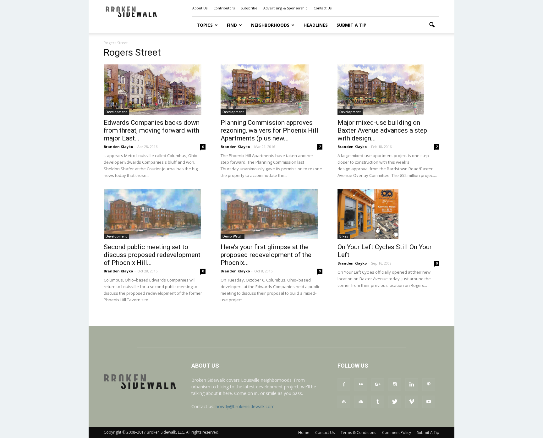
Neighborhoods (270, 25)
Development (116, 112)
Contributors (224, 8)
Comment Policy (396, 432)
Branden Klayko (118, 146)
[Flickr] (360, 384)
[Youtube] (428, 402)
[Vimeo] (411, 402)
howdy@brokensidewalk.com (245, 406)
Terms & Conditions (358, 432)
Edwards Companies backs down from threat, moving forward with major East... (152, 130)
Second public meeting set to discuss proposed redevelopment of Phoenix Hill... (152, 254)
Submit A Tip (351, 25)
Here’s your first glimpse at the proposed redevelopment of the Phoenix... (266, 254)
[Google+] (377, 384)
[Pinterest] (428, 384)
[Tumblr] (377, 402)
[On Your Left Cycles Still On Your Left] (388, 214)
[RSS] (343, 402)
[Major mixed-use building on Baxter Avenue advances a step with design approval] (388, 89)
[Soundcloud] (360, 402)
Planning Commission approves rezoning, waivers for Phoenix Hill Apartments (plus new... (269, 130)
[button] (431, 25)
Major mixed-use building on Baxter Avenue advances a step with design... (382, 130)
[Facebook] (343, 384)
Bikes (343, 236)
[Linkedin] (411, 384)
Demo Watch (232, 236)
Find (232, 25)
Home (303, 432)
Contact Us (323, 8)
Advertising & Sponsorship (285, 8)
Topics (205, 25)
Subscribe (249, 8)
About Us (199, 8)
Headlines (316, 25)
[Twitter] (394, 402)
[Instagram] (394, 384)
